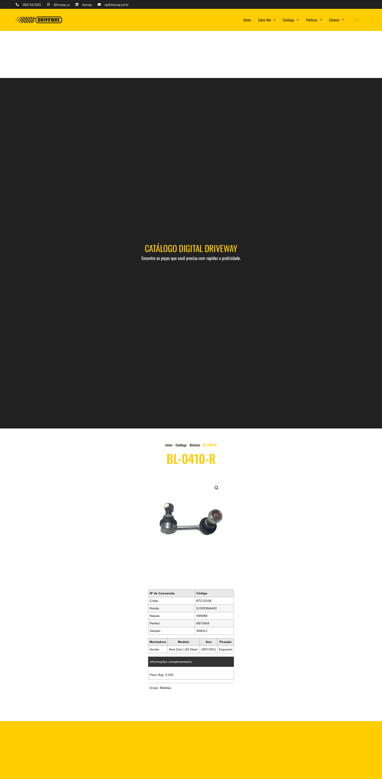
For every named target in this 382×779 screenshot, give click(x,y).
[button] (356, 20)
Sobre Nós (264, 20)
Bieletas (195, 444)
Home (247, 20)
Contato (334, 20)
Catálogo (288, 20)
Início (168, 444)
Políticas (311, 20)
